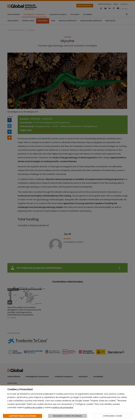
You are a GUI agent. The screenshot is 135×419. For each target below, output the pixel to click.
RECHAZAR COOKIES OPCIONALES (67, 416)
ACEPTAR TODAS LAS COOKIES (22, 416)
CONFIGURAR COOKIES (112, 416)
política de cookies (34, 407)
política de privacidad (62, 407)
